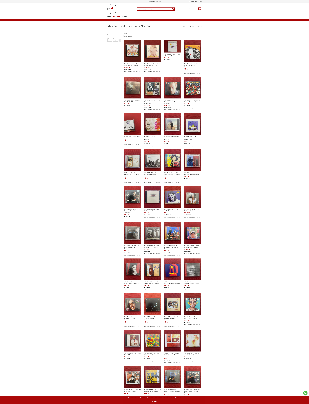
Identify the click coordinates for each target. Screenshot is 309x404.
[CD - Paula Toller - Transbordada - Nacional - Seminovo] (152, 124)
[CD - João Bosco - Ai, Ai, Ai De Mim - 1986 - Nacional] (132, 340)
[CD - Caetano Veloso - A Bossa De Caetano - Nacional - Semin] (172, 377)
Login (200, 1)
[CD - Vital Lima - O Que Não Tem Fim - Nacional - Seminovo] (152, 304)
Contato (125, 16)
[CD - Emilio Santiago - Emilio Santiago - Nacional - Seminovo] (132, 197)
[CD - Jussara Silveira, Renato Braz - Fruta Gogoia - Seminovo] (192, 51)
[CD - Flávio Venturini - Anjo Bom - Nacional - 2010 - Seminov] (132, 233)
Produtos (116, 16)
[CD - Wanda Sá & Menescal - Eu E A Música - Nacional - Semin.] (192, 377)
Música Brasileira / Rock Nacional (132, 71)
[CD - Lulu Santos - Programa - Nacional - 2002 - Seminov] (192, 269)
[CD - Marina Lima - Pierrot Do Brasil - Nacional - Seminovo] (172, 124)
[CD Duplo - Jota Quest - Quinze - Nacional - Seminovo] (172, 269)
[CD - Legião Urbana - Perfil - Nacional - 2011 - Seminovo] (152, 233)
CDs (184, 26)
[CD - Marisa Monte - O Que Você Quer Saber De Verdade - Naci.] (172, 160)
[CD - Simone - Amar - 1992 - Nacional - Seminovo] (192, 197)
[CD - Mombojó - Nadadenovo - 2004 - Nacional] (192, 340)
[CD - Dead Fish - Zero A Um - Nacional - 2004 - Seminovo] (152, 377)
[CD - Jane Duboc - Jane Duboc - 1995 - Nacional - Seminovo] (152, 269)
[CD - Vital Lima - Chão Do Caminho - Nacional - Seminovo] (172, 304)
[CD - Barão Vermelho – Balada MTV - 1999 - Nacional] (132, 377)
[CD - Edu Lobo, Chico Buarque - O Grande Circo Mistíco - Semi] (192, 124)
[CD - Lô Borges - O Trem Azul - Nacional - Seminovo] (172, 197)
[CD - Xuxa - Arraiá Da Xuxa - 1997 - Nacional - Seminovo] (132, 51)
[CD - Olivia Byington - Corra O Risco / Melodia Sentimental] (152, 87)
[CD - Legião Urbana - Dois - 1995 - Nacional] (152, 197)
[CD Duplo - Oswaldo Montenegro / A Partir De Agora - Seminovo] (132, 160)
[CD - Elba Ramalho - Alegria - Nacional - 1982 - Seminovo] (192, 233)
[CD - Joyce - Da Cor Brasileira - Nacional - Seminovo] (132, 304)
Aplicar (120, 40)
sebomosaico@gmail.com (155, 1)
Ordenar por (126, 33)
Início (109, 16)
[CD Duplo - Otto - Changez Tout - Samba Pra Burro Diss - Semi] (172, 340)
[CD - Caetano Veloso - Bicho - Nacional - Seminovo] (172, 46)
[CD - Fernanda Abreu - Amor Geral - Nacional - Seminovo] (132, 269)
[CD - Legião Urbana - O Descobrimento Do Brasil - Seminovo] (172, 233)
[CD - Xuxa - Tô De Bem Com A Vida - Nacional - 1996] (152, 51)
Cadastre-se (194, 1)
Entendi (154, 401)
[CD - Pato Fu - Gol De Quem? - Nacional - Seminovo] (132, 124)
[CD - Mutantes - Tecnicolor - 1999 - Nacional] (152, 340)
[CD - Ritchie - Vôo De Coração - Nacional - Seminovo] (172, 87)
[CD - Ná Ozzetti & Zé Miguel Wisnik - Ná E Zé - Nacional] (132, 87)
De (108, 38)
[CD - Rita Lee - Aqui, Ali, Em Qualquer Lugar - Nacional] (192, 160)
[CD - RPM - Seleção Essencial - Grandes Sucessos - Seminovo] (152, 160)
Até (114, 38)
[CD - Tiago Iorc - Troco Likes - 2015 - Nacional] (192, 304)
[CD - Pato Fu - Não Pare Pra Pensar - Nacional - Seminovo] (192, 87)
